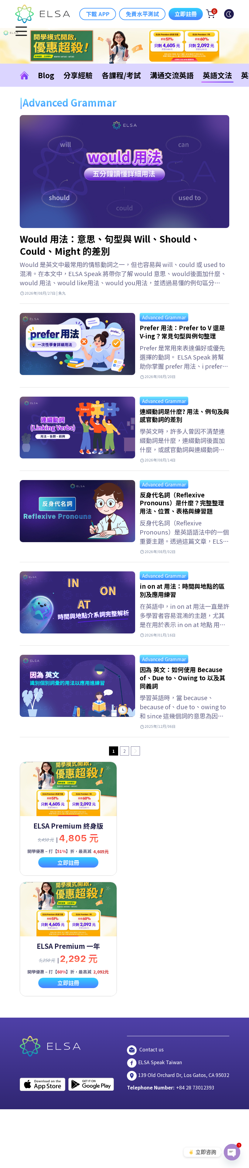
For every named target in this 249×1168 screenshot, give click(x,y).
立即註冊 (186, 14)
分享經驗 (78, 75)
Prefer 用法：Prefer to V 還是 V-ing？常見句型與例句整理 (182, 331)
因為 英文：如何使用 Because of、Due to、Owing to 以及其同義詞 (182, 677)
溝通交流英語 (172, 75)
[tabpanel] (68, 819)
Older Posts (135, 751)
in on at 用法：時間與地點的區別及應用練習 (182, 590)
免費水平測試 (142, 14)
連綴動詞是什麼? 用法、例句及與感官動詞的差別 (184, 415)
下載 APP (97, 14)
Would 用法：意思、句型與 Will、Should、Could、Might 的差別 (110, 245)
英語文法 (217, 75)
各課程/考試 (121, 75)
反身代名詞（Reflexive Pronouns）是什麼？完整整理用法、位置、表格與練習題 (182, 502)
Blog (46, 75)
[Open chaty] (232, 1152)
